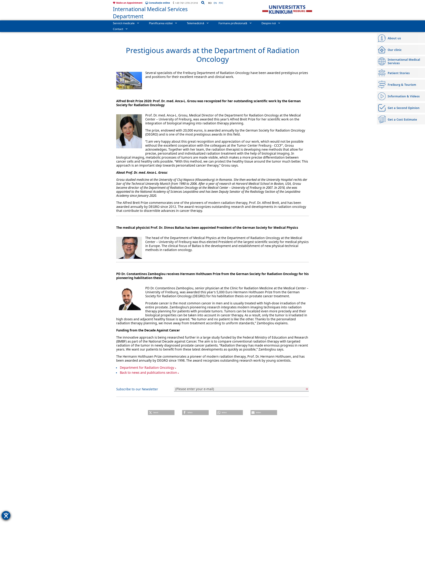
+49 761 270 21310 (186, 2)
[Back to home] (287, 9)
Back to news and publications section (148, 372)
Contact (118, 29)
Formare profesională (232, 23)
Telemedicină (195, 23)
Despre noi (268, 23)
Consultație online (159, 2)
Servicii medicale (124, 23)
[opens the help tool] (6, 515)
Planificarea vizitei (161, 23)
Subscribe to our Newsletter (137, 389)
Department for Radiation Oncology (147, 367)
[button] (161, 412)
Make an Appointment (129, 2)
